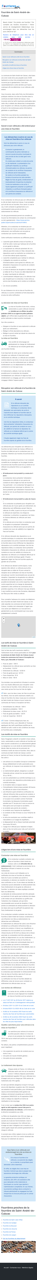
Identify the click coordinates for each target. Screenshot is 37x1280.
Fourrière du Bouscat (10, 1226)
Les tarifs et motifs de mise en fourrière (15, 65)
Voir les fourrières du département (14, 1238)
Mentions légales (27, 1267)
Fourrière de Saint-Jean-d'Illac (13, 1220)
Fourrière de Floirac (9, 1232)
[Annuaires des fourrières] (10, 7)
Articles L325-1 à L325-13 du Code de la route (18, 1005)
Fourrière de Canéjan (10, 1223)
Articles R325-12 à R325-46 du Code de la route (19, 1008)
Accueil (6, 1267)
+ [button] (3, 619)
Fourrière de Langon (9, 1235)
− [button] (3, 621)
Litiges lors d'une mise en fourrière (13, 68)
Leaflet (33, 637)
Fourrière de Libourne (10, 1229)
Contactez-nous (15, 1267)
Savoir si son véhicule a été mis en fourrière (16, 57)
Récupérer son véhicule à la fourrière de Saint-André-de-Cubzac (17, 61)
